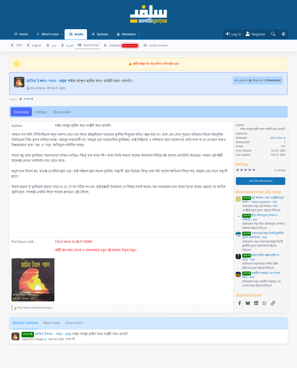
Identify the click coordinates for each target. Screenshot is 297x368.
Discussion (61, 112)
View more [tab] (74, 323)
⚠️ (154, 64)
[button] (62, 34)
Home (23, 34)
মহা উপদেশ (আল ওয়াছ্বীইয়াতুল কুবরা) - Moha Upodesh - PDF (263, 200)
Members (129, 34)
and (35, 308)
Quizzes (102, 34)
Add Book (115, 45)
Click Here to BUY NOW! (74, 241)
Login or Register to (259, 80)
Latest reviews (158, 45)
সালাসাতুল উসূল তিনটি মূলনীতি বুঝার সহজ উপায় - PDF (263, 235)
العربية (69, 45)
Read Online (91, 45)
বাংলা (19, 45)
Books (79, 34)
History (41, 112)
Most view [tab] (51, 323)
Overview (21, 112)
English (36, 45)
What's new (50, 34)
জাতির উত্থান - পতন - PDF (53, 334)
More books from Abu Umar (258, 192)
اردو (54, 45)
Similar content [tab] (25, 323)
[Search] (273, 34)
